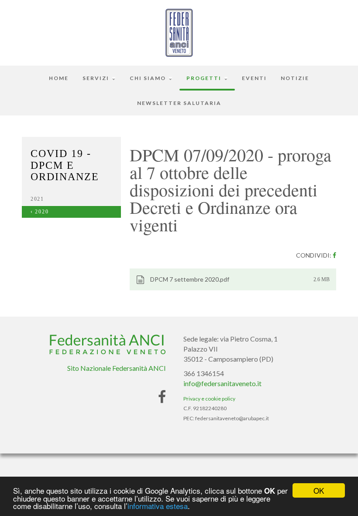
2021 (37, 199)
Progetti (204, 78)
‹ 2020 (39, 212)
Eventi (254, 78)
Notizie (295, 78)
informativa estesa (157, 505)
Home (59, 78)
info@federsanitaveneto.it (222, 383)
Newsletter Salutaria (179, 103)
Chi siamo (149, 78)
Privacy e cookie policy (209, 398)
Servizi (97, 78)
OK (318, 490)
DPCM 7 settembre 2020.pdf (189, 279)
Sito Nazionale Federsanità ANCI (116, 368)
